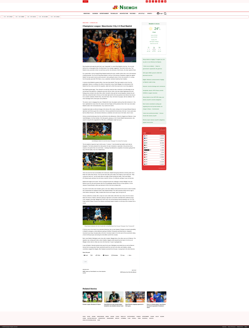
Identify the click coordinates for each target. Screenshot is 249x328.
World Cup (123, 316)
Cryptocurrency (131, 316)
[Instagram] (159, 1)
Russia (88, 316)
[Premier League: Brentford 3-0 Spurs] (92, 296)
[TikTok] (156, 1)
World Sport (85, 22)
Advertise (224, 326)
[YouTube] (165, 1)
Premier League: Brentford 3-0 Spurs (92, 304)
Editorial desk (240, 326)
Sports (149, 13)
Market (85, 1)
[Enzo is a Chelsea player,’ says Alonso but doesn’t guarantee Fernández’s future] (156, 296)
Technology (114, 13)
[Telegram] (153, 1)
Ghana (84, 316)
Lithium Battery (101, 318)
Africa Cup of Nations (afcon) (89, 320)
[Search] (165, 13)
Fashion (152, 316)
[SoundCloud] (162, 1)
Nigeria (107, 316)
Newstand (87, 13)
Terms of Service (231, 326)
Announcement (110, 318)
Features (132, 13)
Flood (129, 318)
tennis (139, 318)
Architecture (124, 13)
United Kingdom (100, 316)
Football (134, 318)
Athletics (151, 318)
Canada (117, 316)
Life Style (141, 13)
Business (95, 13)
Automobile (123, 318)
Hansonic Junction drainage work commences (154, 86)
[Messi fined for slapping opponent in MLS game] (135, 296)
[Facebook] (147, 1)
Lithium (84, 318)
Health (157, 316)
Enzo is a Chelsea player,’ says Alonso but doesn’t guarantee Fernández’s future (156, 306)
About (246, 326)
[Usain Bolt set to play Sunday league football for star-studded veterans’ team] (114, 296)
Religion (162, 316)
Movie (99, 320)
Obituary (117, 318)
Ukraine (93, 316)
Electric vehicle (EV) (92, 318)
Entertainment (104, 13)
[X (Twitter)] (150, 1)
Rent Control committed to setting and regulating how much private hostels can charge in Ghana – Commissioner (152, 106)
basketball (145, 318)
